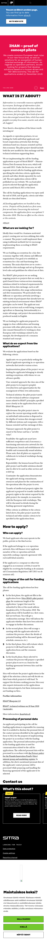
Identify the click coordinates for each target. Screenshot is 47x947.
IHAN (5, 700)
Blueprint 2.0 (15, 700)
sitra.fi (27, 15)
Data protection (9, 849)
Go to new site (16, 21)
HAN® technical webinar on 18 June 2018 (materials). (21, 708)
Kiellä (23, 927)
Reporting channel (10, 858)
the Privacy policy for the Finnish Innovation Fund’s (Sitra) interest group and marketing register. (23, 756)
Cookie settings (9, 853)
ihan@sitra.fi (25, 714)
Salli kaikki (23, 919)
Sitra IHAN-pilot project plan (24, 600)
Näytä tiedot (23, 935)
